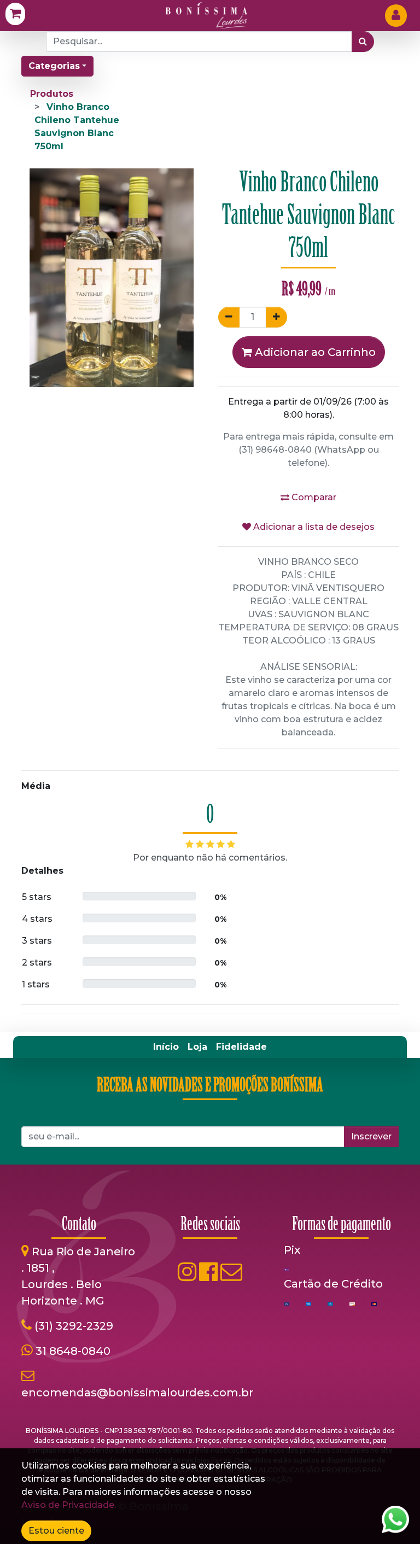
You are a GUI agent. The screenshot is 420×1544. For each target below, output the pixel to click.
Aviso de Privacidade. (68, 1505)
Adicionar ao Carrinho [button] (314, 352)
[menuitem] (166, 1047)
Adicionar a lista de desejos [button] (313, 527)
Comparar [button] (312, 497)
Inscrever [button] (371, 1136)
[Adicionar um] (276, 317)
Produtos (51, 94)
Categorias (54, 66)
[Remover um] (229, 317)
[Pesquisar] (363, 41)
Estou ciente (56, 1530)
